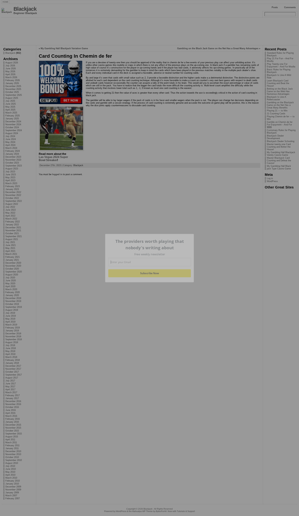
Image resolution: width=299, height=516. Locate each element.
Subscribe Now (149, 273)
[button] (149, 244)
